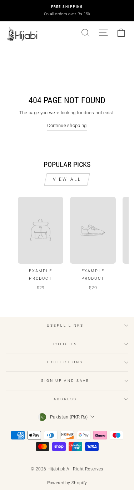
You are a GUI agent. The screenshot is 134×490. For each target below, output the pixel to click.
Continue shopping (66, 125)
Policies (65, 344)
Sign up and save (65, 380)
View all (67, 179)
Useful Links (65, 325)
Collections (65, 362)
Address (65, 399)
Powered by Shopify (67, 482)
